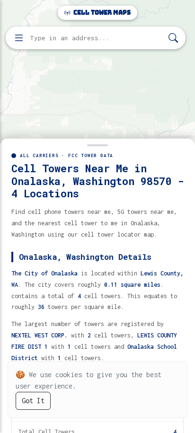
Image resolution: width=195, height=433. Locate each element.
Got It (33, 401)
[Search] (173, 38)
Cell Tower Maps (101, 12)
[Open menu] (19, 37)
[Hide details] (97, 144)
